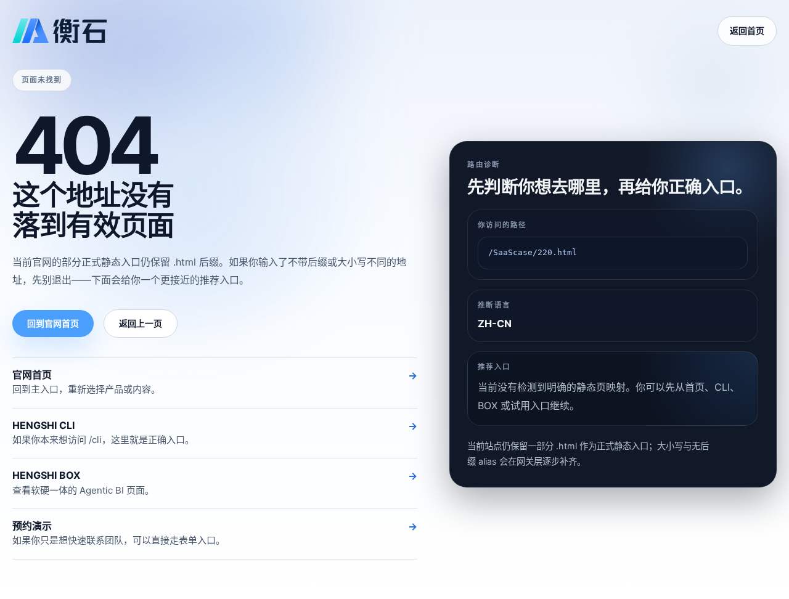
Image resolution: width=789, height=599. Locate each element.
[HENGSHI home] (59, 30)
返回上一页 (140, 323)
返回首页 (747, 30)
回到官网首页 (53, 323)
